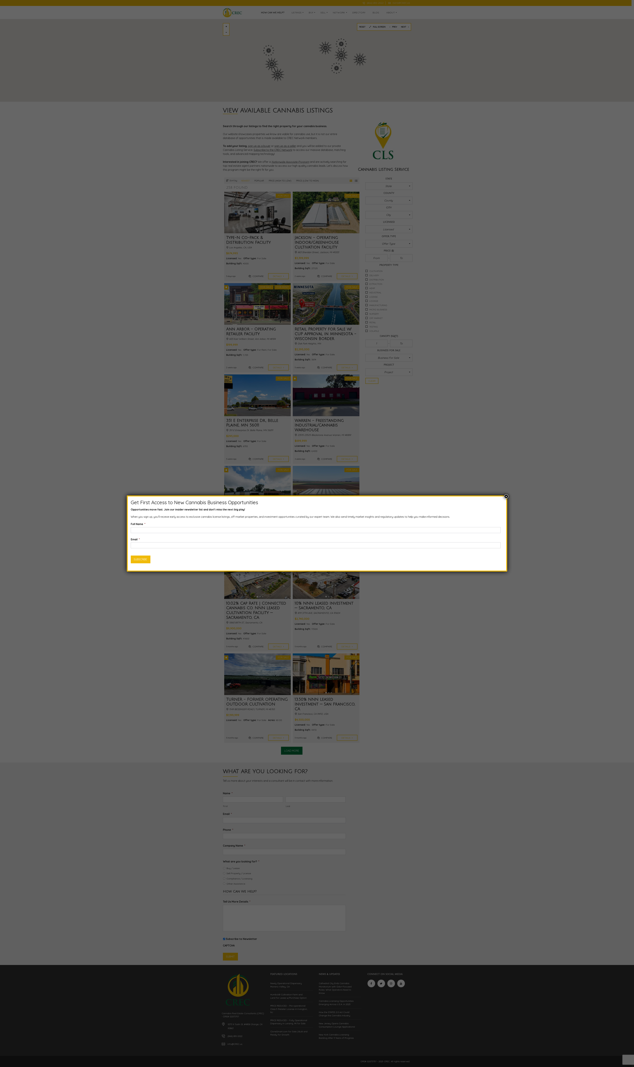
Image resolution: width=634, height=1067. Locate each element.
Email (135, 539)
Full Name (138, 524)
